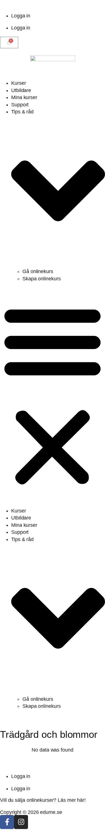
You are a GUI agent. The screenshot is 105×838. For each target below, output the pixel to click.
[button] (52, 395)
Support (20, 104)
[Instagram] (21, 822)
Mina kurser (24, 97)
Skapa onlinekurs (41, 278)
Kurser (18, 83)
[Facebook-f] (7, 822)
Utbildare (21, 90)
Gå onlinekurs (37, 271)
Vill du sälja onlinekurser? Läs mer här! (43, 800)
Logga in (20, 16)
